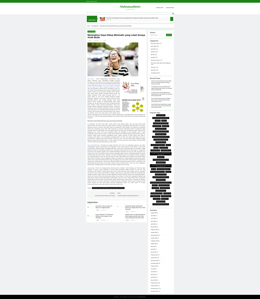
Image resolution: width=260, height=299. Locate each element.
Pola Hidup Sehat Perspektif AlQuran (160, 177)
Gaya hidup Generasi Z (161, 128)
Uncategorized (91, 31)
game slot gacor (157, 126)
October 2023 (154, 266)
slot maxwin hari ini (155, 196)
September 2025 (154, 240)
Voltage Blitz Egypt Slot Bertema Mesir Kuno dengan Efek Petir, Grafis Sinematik (135, 207)
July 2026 (153, 215)
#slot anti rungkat (161, 115)
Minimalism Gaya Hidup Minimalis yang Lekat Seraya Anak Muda (108, 188)
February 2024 (154, 254)
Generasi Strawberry (160, 142)
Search (169, 35)
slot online (157, 198)
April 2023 (153, 277)
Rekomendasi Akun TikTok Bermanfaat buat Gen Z (161, 182)
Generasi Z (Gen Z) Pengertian (157, 145)
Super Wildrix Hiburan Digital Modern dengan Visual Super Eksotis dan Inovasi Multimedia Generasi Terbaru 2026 (161, 106)
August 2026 (153, 212)
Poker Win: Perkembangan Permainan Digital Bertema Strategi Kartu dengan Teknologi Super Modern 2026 (132, 18)
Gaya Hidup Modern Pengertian (160, 139)
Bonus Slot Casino (155, 43)
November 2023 (154, 263)
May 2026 (153, 221)
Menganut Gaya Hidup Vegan (163, 169)
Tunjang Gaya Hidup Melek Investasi (160, 204)
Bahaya (158, 120)
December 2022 (154, 288)
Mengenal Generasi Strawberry (157, 171)
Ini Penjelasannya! (161, 162)
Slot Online (153, 70)
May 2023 (153, 274)
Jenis (153, 169)
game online (153, 46)
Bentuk (164, 120)
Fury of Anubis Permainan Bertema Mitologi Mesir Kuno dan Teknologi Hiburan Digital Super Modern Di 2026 (160, 100)
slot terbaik (165, 198)
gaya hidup (165, 126)
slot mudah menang (166, 196)
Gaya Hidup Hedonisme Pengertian (160, 131)
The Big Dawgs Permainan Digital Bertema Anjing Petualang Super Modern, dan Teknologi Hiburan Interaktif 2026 (161, 88)
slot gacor (155, 188)
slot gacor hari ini (165, 188)
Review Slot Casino (155, 60)
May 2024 (153, 246)
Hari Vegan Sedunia (165, 150)
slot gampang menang (156, 193)
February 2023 (154, 282)
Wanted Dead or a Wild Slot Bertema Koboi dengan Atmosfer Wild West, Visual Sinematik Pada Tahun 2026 (135, 216)
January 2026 (154, 232)
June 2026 (153, 218)
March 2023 (153, 280)
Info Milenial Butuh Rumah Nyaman (161, 159)
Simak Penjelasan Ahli (164, 185)
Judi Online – (91, 78)
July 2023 (153, 268)
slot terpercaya (161, 201)
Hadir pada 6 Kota (155, 150)
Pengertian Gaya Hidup (161, 174)
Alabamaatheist (130, 6)
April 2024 (153, 249)
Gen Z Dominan (163, 147)
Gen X (168, 145)
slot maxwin (167, 193)
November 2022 (154, 291)
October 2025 (154, 238)
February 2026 (154, 229)
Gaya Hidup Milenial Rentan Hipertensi (161, 136)
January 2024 (154, 257)
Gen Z (156, 147)
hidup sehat (161, 157)
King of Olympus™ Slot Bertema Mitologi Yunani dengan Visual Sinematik (104, 216)
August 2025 (153, 243)
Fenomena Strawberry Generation (161, 123)
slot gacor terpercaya (160, 190)
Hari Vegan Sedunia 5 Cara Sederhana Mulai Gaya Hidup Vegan (160, 154)
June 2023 (153, 271)
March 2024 (153, 252)
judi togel (153, 57)
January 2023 (154, 285)
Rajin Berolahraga (161, 179)
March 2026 (153, 226)
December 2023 (154, 260)
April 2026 (153, 224)
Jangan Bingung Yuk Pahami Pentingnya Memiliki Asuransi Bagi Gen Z (161, 166)
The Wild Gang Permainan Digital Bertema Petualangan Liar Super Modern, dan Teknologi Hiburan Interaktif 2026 (161, 94)
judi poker (153, 51)
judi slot (152, 54)
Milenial (168, 171)
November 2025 (154, 235)
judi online (153, 49)
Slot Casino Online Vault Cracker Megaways (161, 63)
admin (90, 40)
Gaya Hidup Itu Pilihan (161, 134)
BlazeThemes (143, 296)
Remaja (155, 185)
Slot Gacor (153, 67)
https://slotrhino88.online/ (93, 145)
